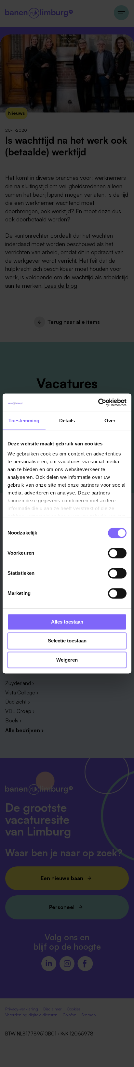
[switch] (117, 553)
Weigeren (67, 660)
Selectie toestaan (67, 641)
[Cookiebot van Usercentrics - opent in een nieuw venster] (98, 402)
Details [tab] (67, 420)
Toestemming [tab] (23, 420)
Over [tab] (109, 420)
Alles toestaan (67, 622)
